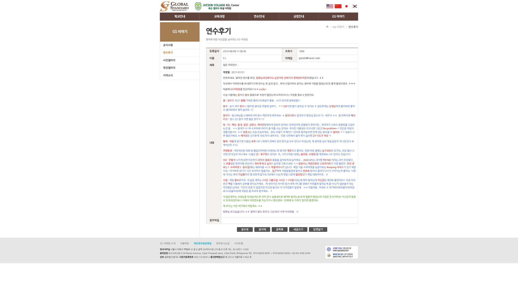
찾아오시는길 (222, 243)
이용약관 (184, 243)
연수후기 (168, 52)
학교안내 (179, 16)
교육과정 (219, 16)
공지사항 (168, 45)
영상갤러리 (169, 67)
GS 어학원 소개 (167, 243)
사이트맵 (238, 243)
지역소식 (168, 75)
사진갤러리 (169, 60)
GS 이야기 (338, 16)
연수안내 (259, 16)
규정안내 (298, 16)
